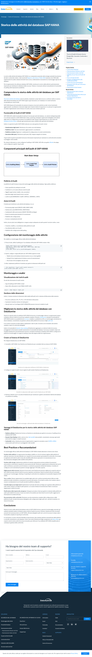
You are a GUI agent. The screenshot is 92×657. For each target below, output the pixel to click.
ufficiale (51, 142)
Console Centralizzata (60, 628)
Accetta (85, 653)
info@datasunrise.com (76, 555)
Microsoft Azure (23, 624)
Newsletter (70, 614)
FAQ (56, 621)
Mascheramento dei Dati (6, 628)
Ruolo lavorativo (29, 561)
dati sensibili (32, 437)
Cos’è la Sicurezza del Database (75, 82)
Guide (56, 617)
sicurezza (26, 319)
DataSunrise (43, 317)
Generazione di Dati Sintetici (74, 87)
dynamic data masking (22, 328)
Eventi (43, 621)
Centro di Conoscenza (13, 16)
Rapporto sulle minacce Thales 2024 (36, 78)
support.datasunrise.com (77, 570)
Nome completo (9, 554)
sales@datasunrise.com (77, 562)
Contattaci (44, 628)
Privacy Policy (74, 653)
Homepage (3, 16)
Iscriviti (87, 618)
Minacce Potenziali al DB (47, 639)
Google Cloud (23, 631)
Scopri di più (70, 62)
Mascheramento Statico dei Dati (75, 73)
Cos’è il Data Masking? (72, 69)
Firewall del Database (5, 624)
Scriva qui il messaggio (11, 571)
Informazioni (45, 617)
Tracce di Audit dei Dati (73, 77)
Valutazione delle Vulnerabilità (7, 643)
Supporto (25, 9)
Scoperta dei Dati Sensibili (6, 636)
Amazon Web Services (25, 628)
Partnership (45, 624)
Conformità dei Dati (5, 639)
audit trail (50, 320)
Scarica (87, 9)
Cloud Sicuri (22, 621)
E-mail (47, 554)
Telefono (27, 554)
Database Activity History (10, 121)
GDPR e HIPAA (52, 441)
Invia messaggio (12, 584)
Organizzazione (9, 561)
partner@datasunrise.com (77, 578)
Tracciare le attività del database (12, 99)
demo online (55, 519)
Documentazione (59, 624)
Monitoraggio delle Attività (7, 621)
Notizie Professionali (46, 636)
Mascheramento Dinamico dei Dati (76, 71)
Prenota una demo (79, 9)
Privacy (67, 606)
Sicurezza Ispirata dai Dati (6, 646)
